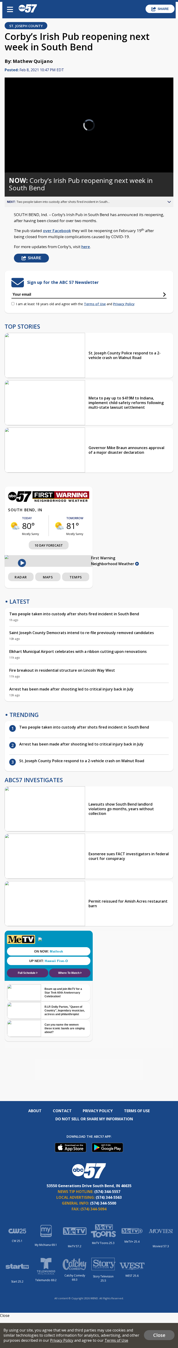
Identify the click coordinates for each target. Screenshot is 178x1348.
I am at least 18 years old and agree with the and (75, 304)
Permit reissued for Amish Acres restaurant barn (128, 903)
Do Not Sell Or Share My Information (94, 1118)
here (85, 246)
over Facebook (57, 230)
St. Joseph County (26, 25)
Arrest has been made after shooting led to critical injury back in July (71, 689)
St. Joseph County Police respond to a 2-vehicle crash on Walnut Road (125, 355)
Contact (62, 1110)
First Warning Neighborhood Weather (113, 560)
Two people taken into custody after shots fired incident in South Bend (74, 613)
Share (163, 9)
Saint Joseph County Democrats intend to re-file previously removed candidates (81, 632)
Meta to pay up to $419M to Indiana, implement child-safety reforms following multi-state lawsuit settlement (126, 402)
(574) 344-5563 (109, 1197)
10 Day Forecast (49, 545)
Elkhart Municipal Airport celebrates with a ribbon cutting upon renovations (78, 651)
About (34, 1110)
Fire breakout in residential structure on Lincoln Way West (62, 670)
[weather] (15, 525)
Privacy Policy (124, 304)
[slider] (24, 157)
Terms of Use (95, 304)
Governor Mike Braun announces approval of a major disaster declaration (126, 450)
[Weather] (48, 500)
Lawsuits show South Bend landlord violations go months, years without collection (121, 809)
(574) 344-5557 (107, 1191)
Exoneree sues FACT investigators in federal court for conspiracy (129, 856)
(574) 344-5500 (103, 1203)
